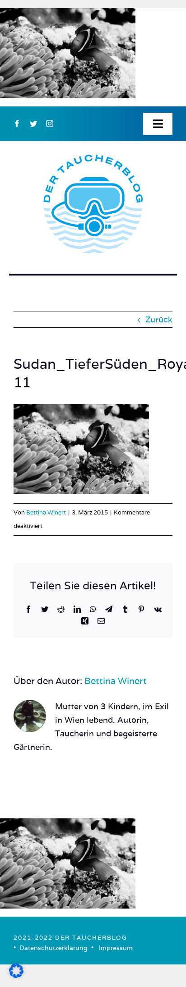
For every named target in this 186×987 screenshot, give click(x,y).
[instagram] (49, 123)
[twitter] (33, 123)
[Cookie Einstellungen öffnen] (16, 975)
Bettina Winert (46, 512)
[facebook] (17, 123)
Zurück (158, 319)
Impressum (116, 948)
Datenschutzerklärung (53, 948)
